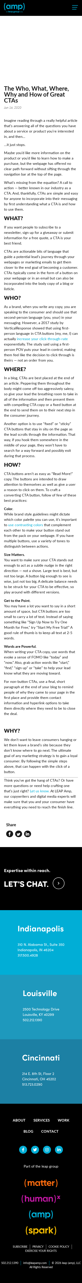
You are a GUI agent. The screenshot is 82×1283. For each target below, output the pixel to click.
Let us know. (40, 791)
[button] (9, 834)
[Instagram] (47, 1150)
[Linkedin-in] (59, 1150)
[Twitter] (35, 1150)
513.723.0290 (32, 1084)
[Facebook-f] (23, 1150)
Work (63, 1120)
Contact (50, 1131)
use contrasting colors (25, 524)
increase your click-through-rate (42, 338)
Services (41, 1120)
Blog (28, 1131)
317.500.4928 (28, 955)
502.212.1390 (32, 1019)
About (19, 1120)
